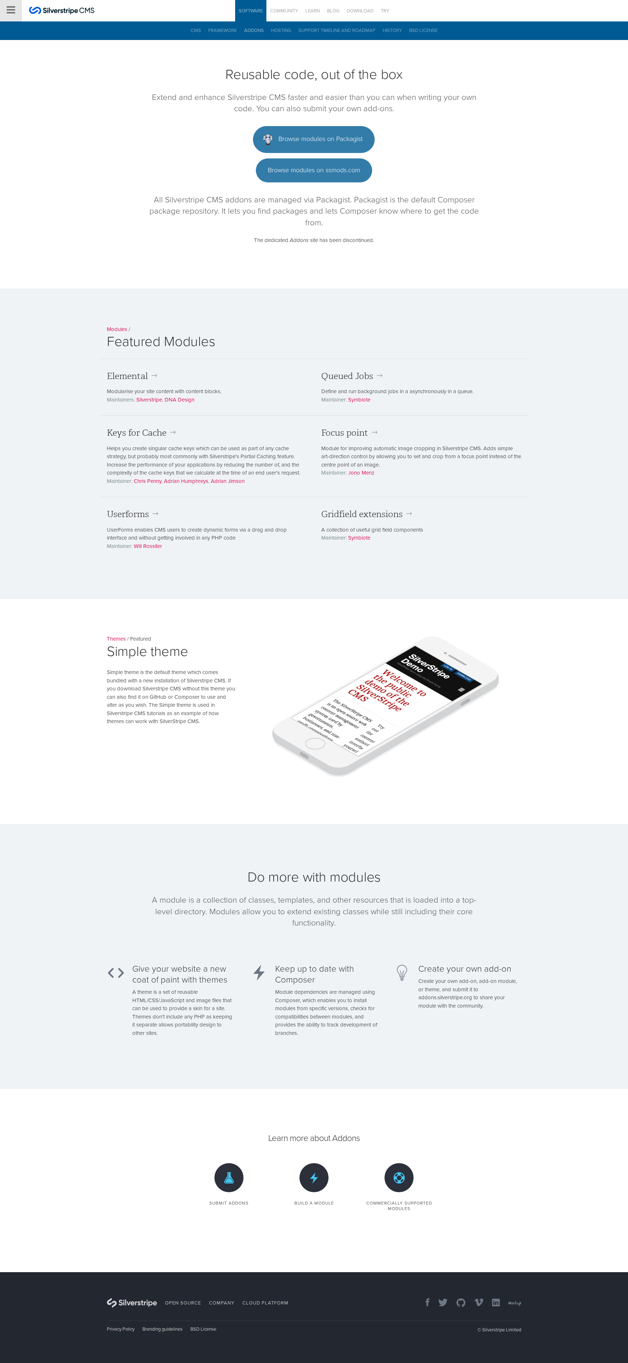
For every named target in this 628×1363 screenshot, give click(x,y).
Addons (254, 30)
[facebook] (424, 1303)
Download (360, 11)
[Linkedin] (492, 1303)
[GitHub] (457, 1303)
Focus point (344, 433)
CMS (196, 30)
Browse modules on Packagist (320, 139)
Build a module (314, 1203)
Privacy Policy (120, 1329)
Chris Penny (147, 481)
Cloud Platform (265, 1303)
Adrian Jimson (228, 481)
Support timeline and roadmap (336, 30)
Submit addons (229, 1203)
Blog (333, 11)
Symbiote (359, 399)
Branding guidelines (162, 1329)
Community (284, 11)
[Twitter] (439, 1303)
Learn (312, 11)
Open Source (183, 1303)
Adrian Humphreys (186, 481)
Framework (222, 30)
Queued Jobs (347, 376)
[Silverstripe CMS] (61, 11)
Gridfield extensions (362, 514)
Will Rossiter (148, 546)
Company (221, 1303)
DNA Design (179, 399)
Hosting (281, 30)
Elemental (127, 376)
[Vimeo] (475, 1303)
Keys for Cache (136, 433)
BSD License (423, 30)
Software (251, 11)
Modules (117, 329)
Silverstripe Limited (501, 1330)
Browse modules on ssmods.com (314, 170)
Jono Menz (361, 472)
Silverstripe (149, 399)
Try (385, 11)
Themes (116, 639)
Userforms (128, 514)
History (392, 30)
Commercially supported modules (399, 1206)
